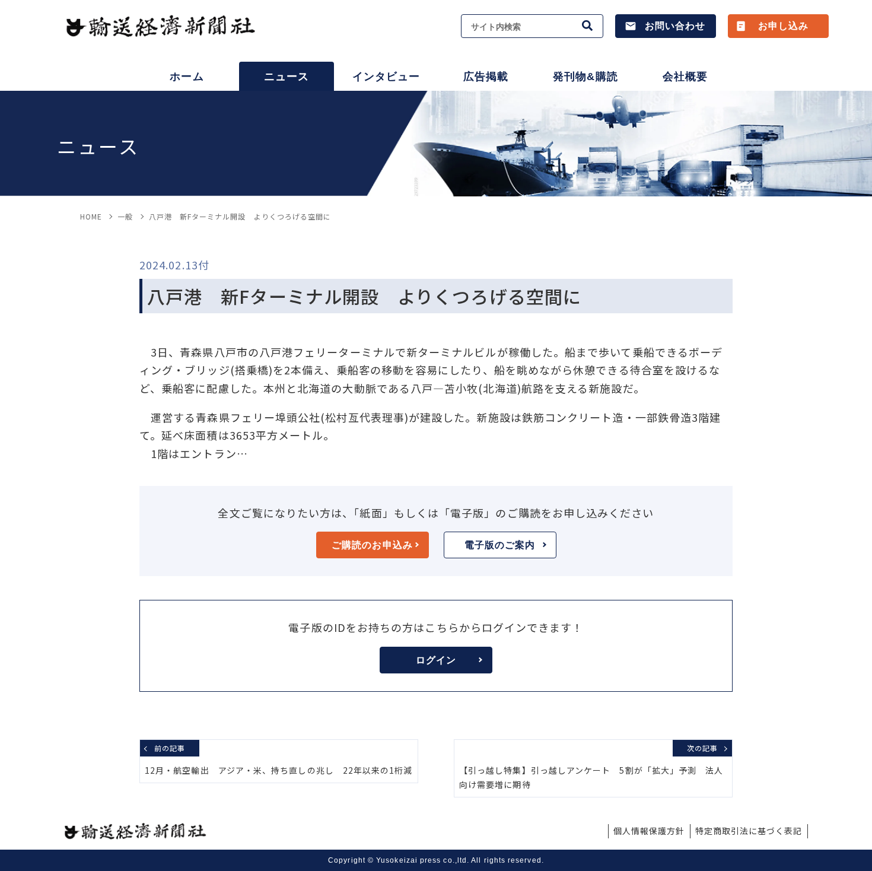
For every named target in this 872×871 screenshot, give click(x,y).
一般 (125, 216)
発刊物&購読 (585, 76)
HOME (91, 216)
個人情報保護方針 (649, 831)
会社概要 (685, 76)
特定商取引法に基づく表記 (749, 831)
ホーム (186, 76)
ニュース (286, 76)
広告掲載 (485, 76)
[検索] (588, 26)
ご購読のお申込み (372, 545)
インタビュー (386, 76)
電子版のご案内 (500, 545)
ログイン (436, 660)
